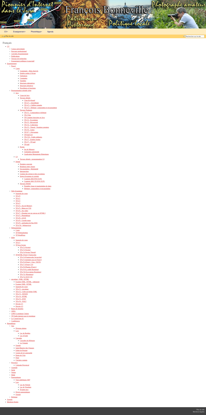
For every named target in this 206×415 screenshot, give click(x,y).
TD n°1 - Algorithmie (31, 103)
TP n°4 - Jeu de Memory (24, 206)
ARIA (13, 311)
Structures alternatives (27, 83)
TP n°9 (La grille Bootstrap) (29, 269)
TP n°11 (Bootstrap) (26, 274)
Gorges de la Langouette (24, 353)
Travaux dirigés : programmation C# (32, 159)
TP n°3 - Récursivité (31, 122)
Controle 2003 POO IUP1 (33, 179)
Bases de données (17, 309)
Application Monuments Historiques (36, 154)
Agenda (50, 31)
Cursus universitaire (18, 49)
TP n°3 (18, 203)
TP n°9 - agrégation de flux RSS (26, 223)
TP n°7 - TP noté (30, 142)
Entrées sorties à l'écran (28, 73)
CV (5, 31)
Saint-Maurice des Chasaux (25, 348)
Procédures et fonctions (28, 88)
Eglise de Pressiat (21, 350)
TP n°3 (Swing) (25, 250)
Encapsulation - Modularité (29, 169)
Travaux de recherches (19, 59)
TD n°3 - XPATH (22, 294)
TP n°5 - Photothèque (23, 215)
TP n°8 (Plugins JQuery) (28, 267)
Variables (23, 81)
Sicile (13, 370)
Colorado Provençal (22, 365)
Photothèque (36, 31)
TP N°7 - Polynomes (31, 132)
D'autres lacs (24, 390)
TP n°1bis (27, 115)
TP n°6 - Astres (29, 130)
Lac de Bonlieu (25, 333)
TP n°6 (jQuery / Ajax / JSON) (30, 262)
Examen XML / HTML (24, 284)
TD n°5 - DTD (21, 299)
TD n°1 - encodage (22, 289)
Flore (17, 358)
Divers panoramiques (23, 392)
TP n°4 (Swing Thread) (28, 252)
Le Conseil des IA (17, 318)
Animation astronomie (31, 152)
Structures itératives (26, 86)
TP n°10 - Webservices (23, 225)
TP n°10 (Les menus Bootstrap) (30, 272)
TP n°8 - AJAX (21, 218)
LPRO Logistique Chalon (20, 314)
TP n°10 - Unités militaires (33, 137)
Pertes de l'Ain (20, 355)
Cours (18, 230)
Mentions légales (12, 402)
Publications (15, 56)
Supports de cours (22, 193)
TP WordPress (20, 235)
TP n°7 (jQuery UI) (26, 265)
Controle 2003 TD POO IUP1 (34, 181)
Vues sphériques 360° (23, 380)
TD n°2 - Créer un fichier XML (26, 292)
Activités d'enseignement (19, 54)
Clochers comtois (21, 360)
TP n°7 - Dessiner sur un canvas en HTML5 (30, 213)
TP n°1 (18, 198)
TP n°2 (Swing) (25, 247)
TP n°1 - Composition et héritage (35, 113)
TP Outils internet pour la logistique (23, 316)
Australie (14, 368)
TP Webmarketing (22, 233)
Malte (13, 375)
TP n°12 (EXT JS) (26, 277)
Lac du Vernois (25, 385)
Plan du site (200, 409)
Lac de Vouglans (25, 387)
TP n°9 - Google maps (23, 220)
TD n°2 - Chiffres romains (33, 105)
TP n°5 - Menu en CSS (23, 208)
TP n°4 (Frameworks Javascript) (31, 257)
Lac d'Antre (24, 336)
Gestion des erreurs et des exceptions (32, 174)
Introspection (24, 171)
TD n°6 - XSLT (21, 301)
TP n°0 (18, 196)
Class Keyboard (29, 100)
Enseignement (18, 31)
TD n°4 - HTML (21, 296)
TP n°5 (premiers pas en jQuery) (31, 260)
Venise (13, 372)
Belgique (14, 397)
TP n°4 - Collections (31, 125)
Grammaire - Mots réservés (29, 71)
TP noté (26, 144)
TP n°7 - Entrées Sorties (32, 139)
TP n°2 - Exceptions (31, 120)
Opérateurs (23, 76)
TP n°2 (18, 201)
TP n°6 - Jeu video (22, 211)
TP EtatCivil (28, 135)
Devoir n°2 (19, 306)
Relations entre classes (27, 167)
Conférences (15, 321)
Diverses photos (21, 328)
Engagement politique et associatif (22, 61)
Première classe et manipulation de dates (37, 186)
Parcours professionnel (19, 51)
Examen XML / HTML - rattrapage (27, 282)
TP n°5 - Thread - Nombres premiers (36, 127)
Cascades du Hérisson (27, 340)
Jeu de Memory (29, 149)
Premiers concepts (26, 164)
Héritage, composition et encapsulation (37, 189)
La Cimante (24, 343)
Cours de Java (24, 95)
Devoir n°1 (19, 304)
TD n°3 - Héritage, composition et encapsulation (40, 108)
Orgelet (18, 345)
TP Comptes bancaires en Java (34, 117)
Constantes (23, 78)
